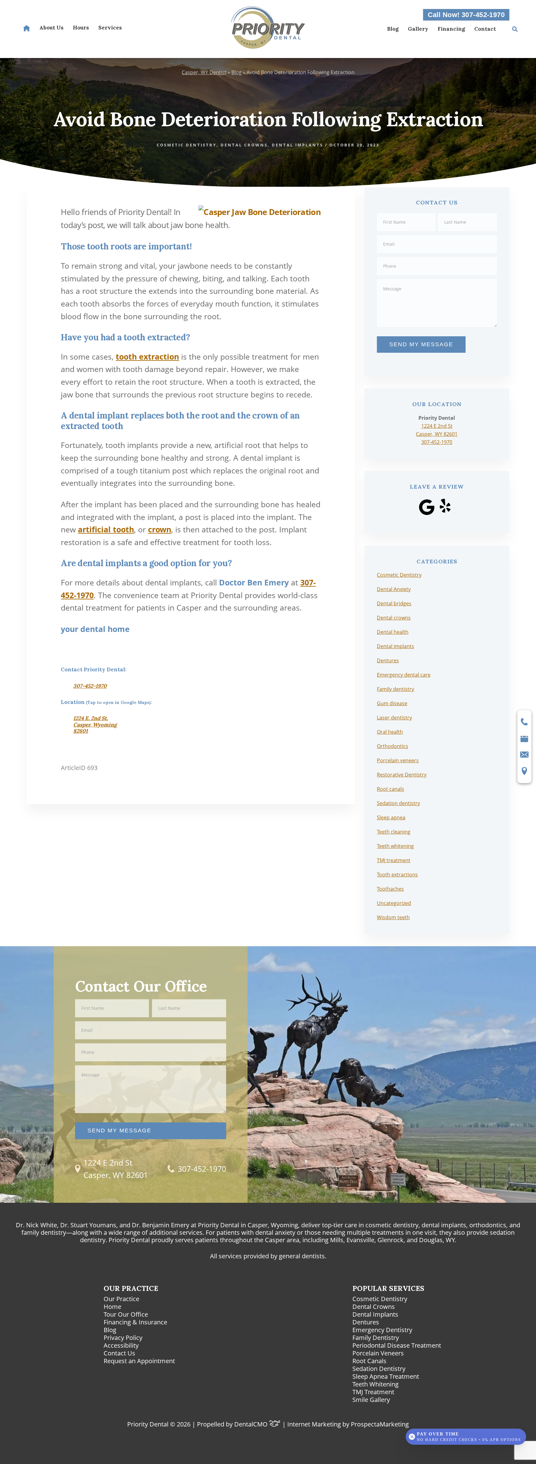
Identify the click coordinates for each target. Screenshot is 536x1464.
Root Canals (369, 1361)
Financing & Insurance (135, 1322)
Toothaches (390, 888)
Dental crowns (244, 145)
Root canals (390, 789)
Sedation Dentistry (378, 1368)
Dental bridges (394, 603)
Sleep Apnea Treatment (385, 1376)
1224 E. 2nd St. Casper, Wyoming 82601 (95, 724)
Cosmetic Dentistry (187, 145)
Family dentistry (395, 689)
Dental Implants (375, 1314)
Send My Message (421, 344)
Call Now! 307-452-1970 (466, 15)
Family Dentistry (375, 1337)
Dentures (388, 660)
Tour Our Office (126, 1314)
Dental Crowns (373, 1306)
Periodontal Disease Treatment (396, 1345)
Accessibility (121, 1345)
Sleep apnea (391, 817)
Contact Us (119, 1353)
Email (437, 234)
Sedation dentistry (398, 803)
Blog (393, 28)
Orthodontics (392, 746)
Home (112, 1306)
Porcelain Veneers (378, 1353)
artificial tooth (106, 529)
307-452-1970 (90, 686)
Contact (485, 28)
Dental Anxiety (394, 589)
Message (437, 278)
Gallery (418, 28)
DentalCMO (251, 1424)
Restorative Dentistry (402, 774)
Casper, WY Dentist (204, 72)
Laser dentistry (394, 717)
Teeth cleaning (393, 831)
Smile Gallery (371, 1399)
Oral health (390, 731)
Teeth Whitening (375, 1384)
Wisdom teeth (393, 917)
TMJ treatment (393, 860)
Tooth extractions (397, 874)
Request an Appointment (139, 1361)
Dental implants (297, 145)
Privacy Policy (123, 1337)
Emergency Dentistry (382, 1330)
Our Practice (121, 1299)
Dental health (393, 632)
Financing (451, 28)
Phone (437, 256)
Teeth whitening (395, 846)
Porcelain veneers (398, 760)
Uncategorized (394, 903)
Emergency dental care (404, 674)
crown (159, 529)
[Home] (26, 29)
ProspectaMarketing (380, 1424)
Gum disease (392, 703)
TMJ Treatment (373, 1392)
